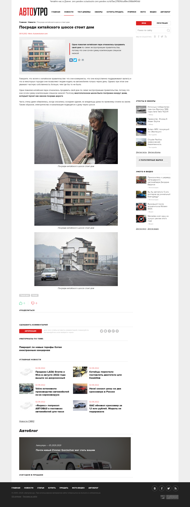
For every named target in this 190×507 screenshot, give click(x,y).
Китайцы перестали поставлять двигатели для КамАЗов (105, 375)
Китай (34, 295)
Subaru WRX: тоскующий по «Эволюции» (158, 130)
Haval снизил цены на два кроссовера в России (105, 390)
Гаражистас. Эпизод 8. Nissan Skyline (158, 120)
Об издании (16, 496)
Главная (55, 12)
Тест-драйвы (84, 12)
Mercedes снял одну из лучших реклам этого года (158, 218)
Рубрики (132, 12)
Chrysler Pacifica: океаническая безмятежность (155, 142)
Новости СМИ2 (26, 421)
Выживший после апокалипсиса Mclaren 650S (157, 206)
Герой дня (25, 295)
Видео (153, 12)
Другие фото (141, 229)
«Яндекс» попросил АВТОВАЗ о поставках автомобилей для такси (49, 408)
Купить (52, 488)
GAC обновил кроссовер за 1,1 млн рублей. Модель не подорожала (105, 408)
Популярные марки (152, 160)
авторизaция (30, 331)
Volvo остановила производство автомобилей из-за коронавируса (52, 391)
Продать (64, 488)
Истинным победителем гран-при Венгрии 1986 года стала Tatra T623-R (158, 109)
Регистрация (162, 23)
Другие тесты (141, 152)
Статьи (40, 488)
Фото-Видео (78, 488)
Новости (68, 12)
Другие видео (153, 229)
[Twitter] (75, 60)
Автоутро (17, 487)
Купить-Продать (115, 12)
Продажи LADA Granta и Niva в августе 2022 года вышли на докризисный (50, 375)
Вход (144, 23)
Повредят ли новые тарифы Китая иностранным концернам (40, 349)
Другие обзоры (154, 152)
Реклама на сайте (30, 496)
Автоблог (166, 12)
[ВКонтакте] (71, 60)
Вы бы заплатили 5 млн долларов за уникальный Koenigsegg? (159, 194)
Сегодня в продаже (31, 475)
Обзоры (99, 12)
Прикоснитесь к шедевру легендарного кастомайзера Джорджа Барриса (159, 181)
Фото (143, 12)
